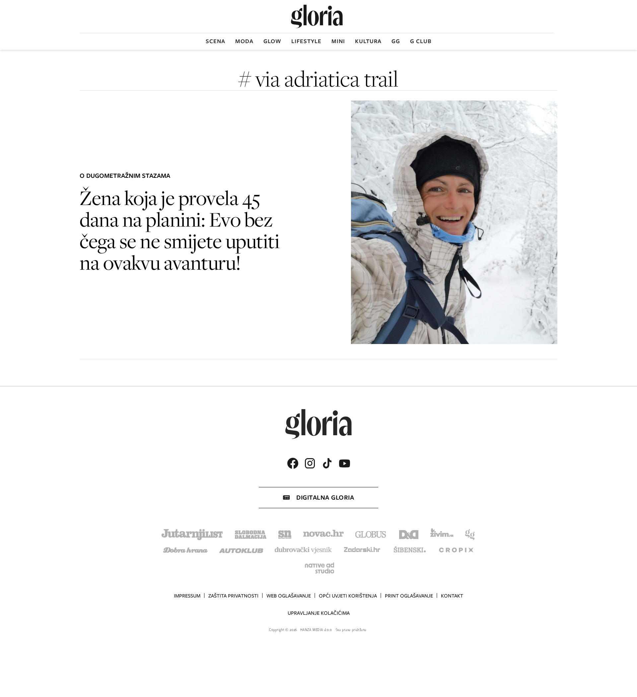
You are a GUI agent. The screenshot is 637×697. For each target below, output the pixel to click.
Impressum (187, 595)
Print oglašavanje (409, 595)
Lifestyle (306, 41)
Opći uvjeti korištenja (348, 595)
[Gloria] (317, 16)
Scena (215, 41)
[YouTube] (344, 463)
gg (395, 41)
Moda (244, 41)
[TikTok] (327, 463)
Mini (338, 41)
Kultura (368, 41)
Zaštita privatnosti (233, 595)
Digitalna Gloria (325, 497)
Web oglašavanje (288, 595)
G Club (421, 41)
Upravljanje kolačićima (319, 613)
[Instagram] (310, 463)
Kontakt (452, 595)
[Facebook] (292, 463)
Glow (272, 41)
